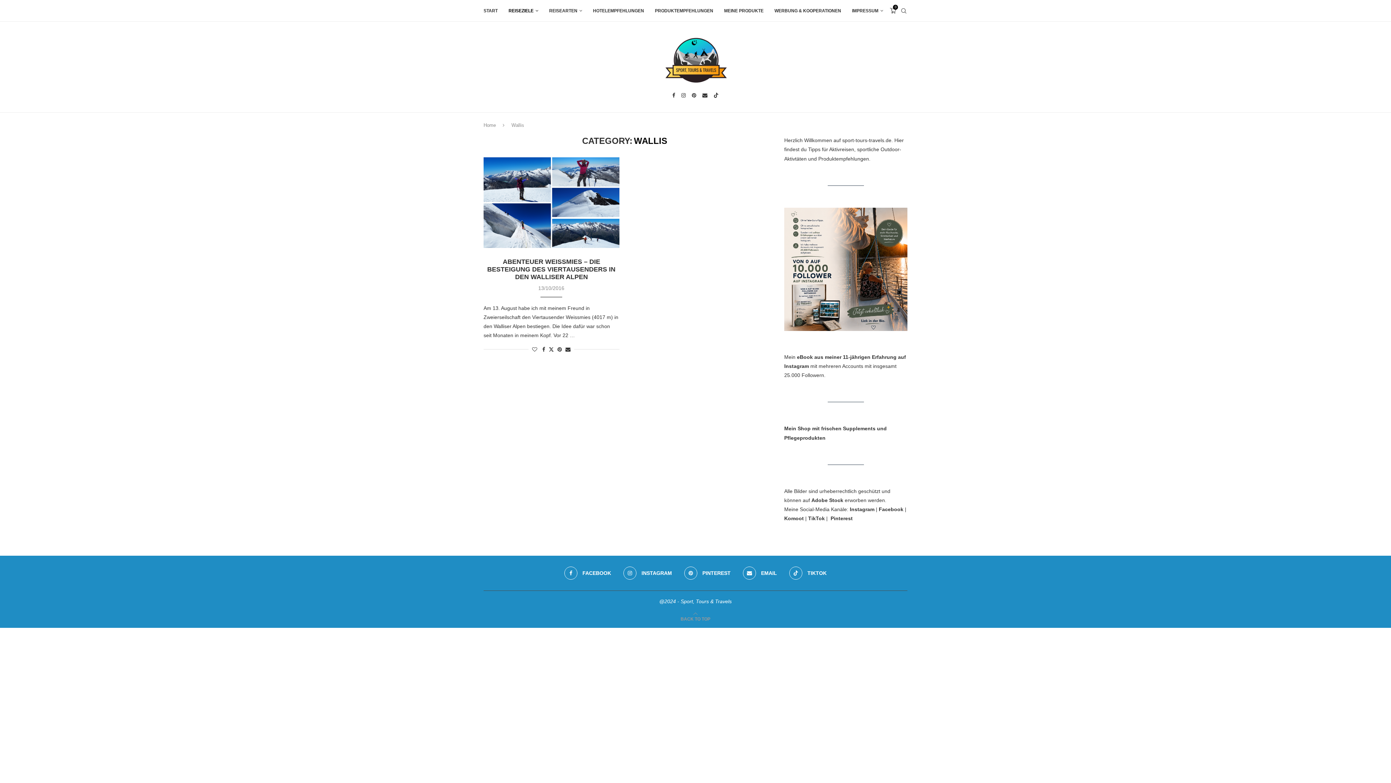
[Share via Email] (568, 349)
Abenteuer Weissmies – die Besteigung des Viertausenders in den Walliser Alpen (551, 269)
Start (491, 10)
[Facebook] (673, 95)
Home (490, 125)
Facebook (891, 509)
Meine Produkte (744, 10)
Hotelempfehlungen (618, 10)
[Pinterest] (694, 95)
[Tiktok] (716, 95)
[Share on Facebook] (543, 349)
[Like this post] (534, 349)
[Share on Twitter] (551, 349)
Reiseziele (521, 10)
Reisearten (563, 10)
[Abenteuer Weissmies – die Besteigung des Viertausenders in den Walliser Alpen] (551, 202)
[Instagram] (683, 95)
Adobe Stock (827, 500)
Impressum (865, 10)
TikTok (816, 518)
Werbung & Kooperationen (807, 10)
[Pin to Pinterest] (559, 349)
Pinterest (842, 518)
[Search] (903, 10)
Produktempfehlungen (684, 10)
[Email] (704, 95)
